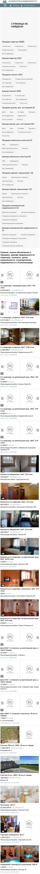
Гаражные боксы (7, 181)
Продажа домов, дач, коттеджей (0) (18, 108)
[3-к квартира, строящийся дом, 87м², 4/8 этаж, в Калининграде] (10, 283)
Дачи (11, 112)
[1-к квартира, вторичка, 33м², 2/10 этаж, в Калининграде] (10, 345)
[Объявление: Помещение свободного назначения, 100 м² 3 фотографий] (19, 862)
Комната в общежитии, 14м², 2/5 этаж (16, 474)
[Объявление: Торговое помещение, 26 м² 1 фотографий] (19, 833)
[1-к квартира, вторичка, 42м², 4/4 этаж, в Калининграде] (10, 315)
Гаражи (4, 177)
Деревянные (22, 116)
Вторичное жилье (8, 50)
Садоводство (14, 144)
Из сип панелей (7, 119)
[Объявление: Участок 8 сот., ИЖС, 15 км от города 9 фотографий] (19, 773)
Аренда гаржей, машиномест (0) (17, 189)
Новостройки (22, 50)
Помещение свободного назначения (14, 216)
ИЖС (3, 144)
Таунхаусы (31, 112)
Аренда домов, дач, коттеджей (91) (18, 124)
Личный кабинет (29, 5)
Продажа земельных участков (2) (17, 140)
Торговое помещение (28, 212)
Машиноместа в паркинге (19, 177)
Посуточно (23, 66)
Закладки (16, 5)
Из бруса (20, 119)
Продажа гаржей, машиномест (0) (17, 173)
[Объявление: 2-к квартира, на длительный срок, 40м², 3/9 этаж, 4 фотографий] (10, 375)
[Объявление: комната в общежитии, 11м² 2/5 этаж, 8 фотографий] (19, 527)
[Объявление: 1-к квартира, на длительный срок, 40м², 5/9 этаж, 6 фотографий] (10, 407)
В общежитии (6, 79)
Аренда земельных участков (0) (16, 157)
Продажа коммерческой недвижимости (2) (13, 207)
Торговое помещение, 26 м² (12, 835)
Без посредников (7, 53)
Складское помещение (9, 220)
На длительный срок (8, 66)
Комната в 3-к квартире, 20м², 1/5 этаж (16, 502)
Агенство (25, 148)
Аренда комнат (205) (11, 91)
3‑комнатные (32, 46)
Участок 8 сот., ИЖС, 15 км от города (16, 775)
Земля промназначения (9, 148)
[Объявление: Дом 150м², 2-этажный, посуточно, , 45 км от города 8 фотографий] (10, 711)
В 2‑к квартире (7, 83)
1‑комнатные (6, 46)
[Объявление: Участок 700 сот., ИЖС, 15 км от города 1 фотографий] (19, 743)
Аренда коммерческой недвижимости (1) (19, 229)
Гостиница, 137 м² (7, 805)
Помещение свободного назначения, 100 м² (19, 865)
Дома (4, 112)
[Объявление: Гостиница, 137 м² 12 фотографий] (19, 803)
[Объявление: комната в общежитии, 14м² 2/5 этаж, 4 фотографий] (19, 472)
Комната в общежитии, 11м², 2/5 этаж (16, 530)
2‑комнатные (19, 46)
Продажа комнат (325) (12, 75)
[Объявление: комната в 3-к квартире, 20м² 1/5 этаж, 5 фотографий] (19, 500)
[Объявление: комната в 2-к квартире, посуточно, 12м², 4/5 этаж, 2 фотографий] (19, 587)
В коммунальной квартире (24, 79)
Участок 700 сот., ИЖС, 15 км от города (17, 745)
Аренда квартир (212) (11, 58)
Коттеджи (21, 112)
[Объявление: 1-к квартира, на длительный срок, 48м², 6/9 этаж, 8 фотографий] (10, 438)
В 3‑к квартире (20, 83)
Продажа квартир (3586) (13, 42)
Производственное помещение (12, 223)
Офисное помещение (9, 212)
